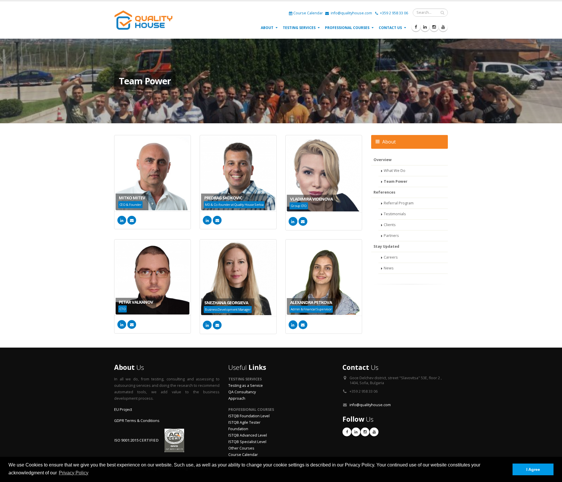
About (267, 27)
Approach (236, 398)
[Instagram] (434, 27)
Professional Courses (347, 27)
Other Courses (241, 448)
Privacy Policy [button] (73, 472)
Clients (390, 224)
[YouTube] (443, 27)
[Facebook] (416, 27)
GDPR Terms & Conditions (137, 420)
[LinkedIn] (425, 27)
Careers (391, 257)
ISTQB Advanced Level (247, 435)
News (389, 268)
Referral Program (399, 203)
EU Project (123, 409)
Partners (391, 235)
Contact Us (390, 27)
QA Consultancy (242, 391)
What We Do (394, 170)
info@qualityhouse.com (351, 13)
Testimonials (395, 213)
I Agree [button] (533, 469)
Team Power (395, 181)
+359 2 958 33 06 (393, 13)
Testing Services (299, 27)
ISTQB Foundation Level (249, 415)
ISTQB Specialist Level (247, 441)
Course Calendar (308, 13)
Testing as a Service (245, 385)
